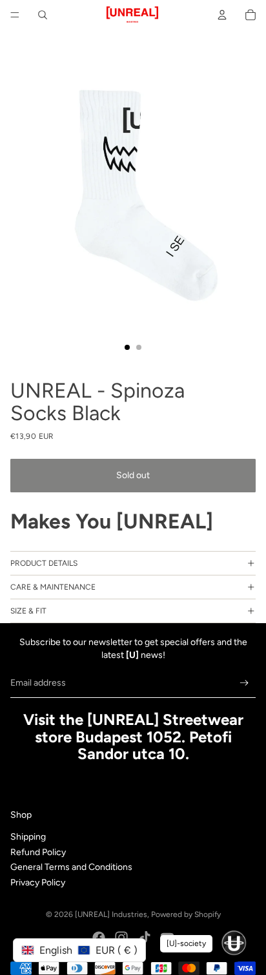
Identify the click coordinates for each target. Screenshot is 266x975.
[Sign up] (244, 683)
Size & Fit (28, 610)
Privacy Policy (37, 882)
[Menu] (15, 15)
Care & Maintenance (53, 587)
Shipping (28, 836)
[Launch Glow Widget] (233, 942)
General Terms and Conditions (71, 867)
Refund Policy (38, 852)
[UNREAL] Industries (111, 914)
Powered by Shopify (186, 914)
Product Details (43, 563)
